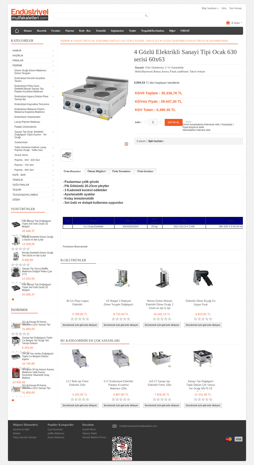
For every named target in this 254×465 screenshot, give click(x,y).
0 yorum (141, 141)
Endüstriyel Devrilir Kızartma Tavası (29, 79)
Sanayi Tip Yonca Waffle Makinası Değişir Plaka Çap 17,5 (37, 271)
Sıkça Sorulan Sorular (25, 437)
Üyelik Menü (89, 429)
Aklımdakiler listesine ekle (197, 130)
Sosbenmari (21, 142)
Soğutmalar (117, 30)
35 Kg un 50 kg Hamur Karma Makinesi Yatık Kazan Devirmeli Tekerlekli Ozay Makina (38, 373)
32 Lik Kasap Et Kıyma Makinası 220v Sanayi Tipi (36, 323)
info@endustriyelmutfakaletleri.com (138, 426)
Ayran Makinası (56, 437)
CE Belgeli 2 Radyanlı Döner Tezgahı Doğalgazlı (118, 302)
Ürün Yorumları (121, 171)
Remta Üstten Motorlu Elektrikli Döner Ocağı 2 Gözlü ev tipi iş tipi (159, 304)
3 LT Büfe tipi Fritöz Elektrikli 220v (77, 383)
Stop (53, 299)
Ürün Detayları (72, 171)
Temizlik (101, 30)
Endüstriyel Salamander (27, 117)
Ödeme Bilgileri (97, 171)
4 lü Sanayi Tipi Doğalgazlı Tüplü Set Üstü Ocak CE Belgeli (36, 224)
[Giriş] (17, 31)
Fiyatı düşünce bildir (193, 127)
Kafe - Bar (85, 30)
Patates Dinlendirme (25, 126)
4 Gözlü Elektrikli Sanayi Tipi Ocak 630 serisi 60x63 (195, 41)
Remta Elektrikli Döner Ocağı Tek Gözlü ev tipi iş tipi (37, 254)
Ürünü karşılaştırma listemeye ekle (201, 124)
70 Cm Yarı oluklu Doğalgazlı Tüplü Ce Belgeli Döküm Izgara (37, 356)
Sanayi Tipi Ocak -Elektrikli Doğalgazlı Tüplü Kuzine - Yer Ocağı (116, 41)
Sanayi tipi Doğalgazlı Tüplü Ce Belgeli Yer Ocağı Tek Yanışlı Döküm (37, 340)
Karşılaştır (227, 124)
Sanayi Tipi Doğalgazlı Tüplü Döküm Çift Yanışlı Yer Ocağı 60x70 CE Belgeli (200, 387)
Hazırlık (41, 30)
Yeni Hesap (235, 8)
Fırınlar (56, 30)
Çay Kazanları (55, 429)
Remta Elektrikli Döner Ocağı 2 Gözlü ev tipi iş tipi (37, 238)
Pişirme (69, 30)
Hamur (28, 30)
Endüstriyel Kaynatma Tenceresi (31, 104)
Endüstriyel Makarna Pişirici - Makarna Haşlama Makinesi (30, 110)
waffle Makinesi (56, 433)
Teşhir (132, 30)
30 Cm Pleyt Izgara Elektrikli (77, 302)
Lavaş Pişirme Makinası (27, 122)
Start (50, 299)
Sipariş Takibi (89, 433)
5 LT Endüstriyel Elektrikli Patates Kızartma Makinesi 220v (118, 385)
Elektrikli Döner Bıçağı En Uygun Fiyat (201, 302)
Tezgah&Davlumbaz (152, 30)
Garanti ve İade (21, 429)
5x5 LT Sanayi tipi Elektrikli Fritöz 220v (159, 383)
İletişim (16, 433)
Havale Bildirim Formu (94, 437)
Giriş (223, 8)
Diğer (172, 30)
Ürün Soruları (145, 171)
